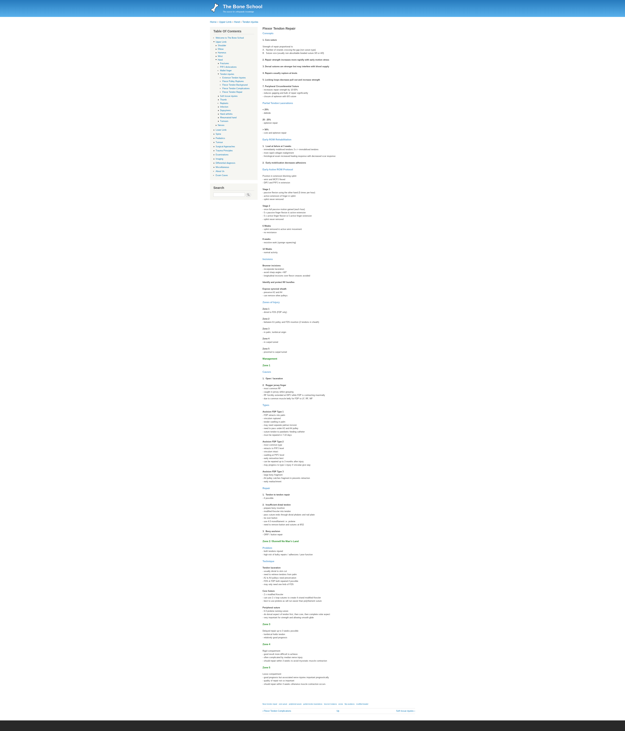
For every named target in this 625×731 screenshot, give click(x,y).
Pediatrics (220, 138)
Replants (224, 103)
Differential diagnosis (225, 163)
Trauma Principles (224, 150)
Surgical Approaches (225, 146)
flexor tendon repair (270, 704)
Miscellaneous (222, 167)
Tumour (219, 142)
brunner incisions (330, 704)
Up (338, 711)
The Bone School (242, 6)
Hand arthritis (226, 114)
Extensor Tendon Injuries (234, 77)
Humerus (222, 52)
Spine (218, 134)
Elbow (220, 49)
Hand (237, 21)
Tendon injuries (250, 21)
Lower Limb (221, 130)
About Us (220, 171)
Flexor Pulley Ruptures (233, 81)
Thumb (223, 99)
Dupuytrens (225, 110)
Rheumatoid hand (228, 117)
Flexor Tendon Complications (277, 711)
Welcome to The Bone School (230, 38)
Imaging (219, 159)
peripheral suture (295, 704)
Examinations (222, 154)
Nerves (221, 125)
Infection (224, 107)
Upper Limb (225, 21)
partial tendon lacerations (312, 704)
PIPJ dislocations (228, 67)
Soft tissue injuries (405, 711)
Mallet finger (226, 70)
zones (340, 704)
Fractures (224, 63)
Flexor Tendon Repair (232, 92)
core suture (283, 704)
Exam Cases (222, 175)
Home (213, 21)
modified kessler (362, 704)
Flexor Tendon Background (235, 85)
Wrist (220, 56)
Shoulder (222, 45)
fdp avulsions (349, 704)
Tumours (224, 121)
